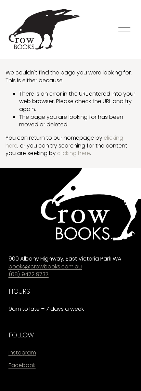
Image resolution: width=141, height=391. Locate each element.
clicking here (73, 153)
